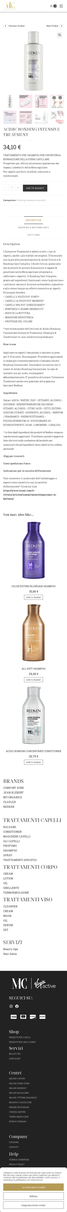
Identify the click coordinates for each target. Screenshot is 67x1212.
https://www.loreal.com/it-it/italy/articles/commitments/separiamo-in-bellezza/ (30, 494)
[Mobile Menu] (60, 6)
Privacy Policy (17, 1164)
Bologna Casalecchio (20, 1102)
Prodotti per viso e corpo (22, 1042)
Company (18, 1136)
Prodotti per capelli (19, 1037)
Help (13, 1154)
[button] (59, 35)
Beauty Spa (10, 949)
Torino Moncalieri (18, 1116)
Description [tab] (33, 220)
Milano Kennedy (18, 1088)
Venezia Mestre (17, 1112)
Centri (15, 1073)
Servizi (16, 1048)
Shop (14, 1032)
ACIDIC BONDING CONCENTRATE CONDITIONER (33, 751)
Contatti (13, 1147)
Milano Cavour (17, 1078)
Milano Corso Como (19, 1083)
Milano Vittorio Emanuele (23, 1097)
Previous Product (17, 25)
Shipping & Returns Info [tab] (33, 227)
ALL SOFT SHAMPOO (34, 668)
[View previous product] (5, 26)
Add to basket (35, 188)
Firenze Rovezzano (19, 1107)
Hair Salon (10, 953)
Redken (20, 200)
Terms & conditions (19, 1159)
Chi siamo (14, 1142)
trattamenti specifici (36, 200)
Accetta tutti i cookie (33, 1187)
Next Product (52, 25)
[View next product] (61, 26)
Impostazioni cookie (33, 1205)
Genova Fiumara (18, 1121)
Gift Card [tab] (33, 234)
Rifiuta (34, 1196)
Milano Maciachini (19, 1093)
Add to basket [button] (33, 597)
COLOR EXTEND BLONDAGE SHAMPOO (33, 586)
